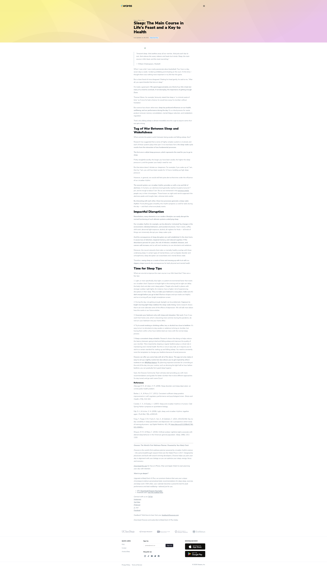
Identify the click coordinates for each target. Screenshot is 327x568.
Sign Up (169, 545)
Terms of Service (137, 565)
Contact (124, 548)
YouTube (137, 502)
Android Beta (126, 551)
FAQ (123, 544)
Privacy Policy (126, 565)
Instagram (137, 499)
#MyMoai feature (151, 362)
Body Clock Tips (154, 37)
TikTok (150, 497)
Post (143, 20)
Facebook (137, 510)
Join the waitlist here (155, 492)
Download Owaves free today (151, 491)
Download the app (140, 466)
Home (135, 20)
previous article (183, 190)
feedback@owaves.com (170, 515)
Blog (139, 20)
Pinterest (137, 505)
